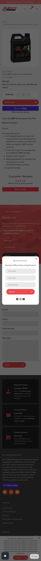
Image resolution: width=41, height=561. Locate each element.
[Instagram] (20, 299)
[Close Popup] (36, 258)
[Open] (5, 555)
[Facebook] (17, 299)
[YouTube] (24, 299)
